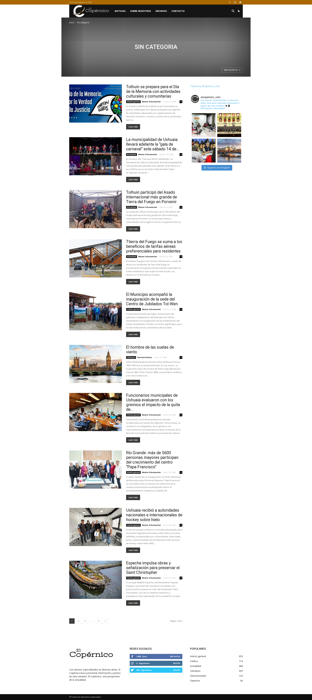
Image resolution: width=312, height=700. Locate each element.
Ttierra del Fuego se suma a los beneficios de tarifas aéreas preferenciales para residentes (154, 246)
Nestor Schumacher (151, 101)
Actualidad (131, 154)
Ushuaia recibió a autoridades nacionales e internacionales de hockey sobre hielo (154, 515)
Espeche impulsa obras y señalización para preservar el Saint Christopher (153, 568)
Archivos (161, 11)
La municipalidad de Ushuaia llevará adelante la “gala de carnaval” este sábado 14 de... (152, 144)
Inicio (71, 22)
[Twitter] (240, 2)
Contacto (178, 11)
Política (194, 661)
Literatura (131, 357)
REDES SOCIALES (141, 648)
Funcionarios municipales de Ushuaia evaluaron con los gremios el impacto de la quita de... (153, 402)
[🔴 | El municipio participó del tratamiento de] (204, 151)
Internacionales (198, 675)
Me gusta (175, 656)
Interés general (133, 102)
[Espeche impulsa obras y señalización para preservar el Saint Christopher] (95, 580)
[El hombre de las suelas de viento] (95, 364)
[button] (233, 11)
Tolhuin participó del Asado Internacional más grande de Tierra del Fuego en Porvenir (151, 197)
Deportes (195, 680)
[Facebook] (229, 2)
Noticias (120, 11)
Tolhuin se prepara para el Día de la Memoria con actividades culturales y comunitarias (153, 91)
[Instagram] (235, 2)
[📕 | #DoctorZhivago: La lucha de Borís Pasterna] (229, 151)
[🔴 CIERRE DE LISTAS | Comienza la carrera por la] (229, 125)
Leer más (133, 127)
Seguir (176, 663)
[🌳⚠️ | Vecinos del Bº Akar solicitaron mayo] (204, 125)
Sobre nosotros (140, 11)
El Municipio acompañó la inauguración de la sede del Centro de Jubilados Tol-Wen (152, 299)
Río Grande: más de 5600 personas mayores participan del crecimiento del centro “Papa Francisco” (152, 459)
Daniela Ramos (144, 357)
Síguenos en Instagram (218, 167)
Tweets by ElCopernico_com (205, 86)
